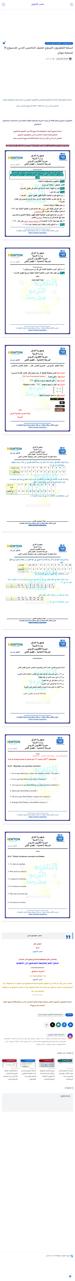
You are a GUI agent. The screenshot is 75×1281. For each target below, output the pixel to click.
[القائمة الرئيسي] (71, 4)
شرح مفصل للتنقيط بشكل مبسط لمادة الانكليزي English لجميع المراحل (47, 1075)
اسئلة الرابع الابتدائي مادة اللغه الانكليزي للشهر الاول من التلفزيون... (28, 1075)
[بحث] (3, 4)
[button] (64, 1024)
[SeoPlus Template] (72, 1256)
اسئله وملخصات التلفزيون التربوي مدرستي (59, 43)
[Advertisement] (37, 26)
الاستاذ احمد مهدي (62, 59)
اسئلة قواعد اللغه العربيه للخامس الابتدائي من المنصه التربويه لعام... (10, 1075)
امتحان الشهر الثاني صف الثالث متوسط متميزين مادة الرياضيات (66, 1075)
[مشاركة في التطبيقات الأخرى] (46, 1024)
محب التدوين (37, 4)
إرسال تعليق (65, 1096)
